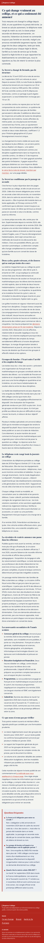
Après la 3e (28, 919)
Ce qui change (8, 919)
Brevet (18, 919)
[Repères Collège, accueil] (8, 3)
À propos (5, 923)
